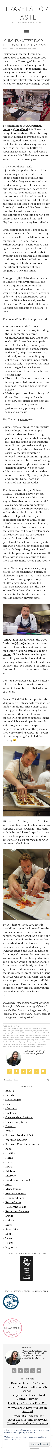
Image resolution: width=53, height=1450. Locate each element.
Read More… (38, 1358)
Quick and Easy (14, 1198)
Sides (8, 1224)
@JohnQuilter (23, 643)
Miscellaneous (14, 1189)
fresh (34, 1030)
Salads (9, 1216)
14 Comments (32, 48)
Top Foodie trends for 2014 (27, 1044)
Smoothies (11, 1229)
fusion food (40, 1030)
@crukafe (10, 170)
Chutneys (11, 1108)
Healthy (14, 1033)
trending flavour (18, 1046)
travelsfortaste (7, 1046)
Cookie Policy (14, 1439)
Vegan (9, 1242)
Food (17, 1026)
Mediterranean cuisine (27, 1037)
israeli (5, 1035)
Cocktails (10, 1113)
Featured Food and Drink (20, 1135)
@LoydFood (20, 129)
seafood (10, 1220)
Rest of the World (15, 1207)
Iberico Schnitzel (43, 1033)
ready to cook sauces (37, 1040)
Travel (9, 1238)
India (8, 1162)
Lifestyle (10, 1175)
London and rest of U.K (19, 1180)
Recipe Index (13, 1202)
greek (9, 1033)
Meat (8, 1184)
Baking (9, 1090)
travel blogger (41, 1044)
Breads (9, 1095)
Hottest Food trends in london (27, 1033)
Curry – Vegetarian (16, 1122)
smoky (33, 1042)
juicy (17, 1035)
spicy (37, 1042)
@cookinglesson (35, 68)
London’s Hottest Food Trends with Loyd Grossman (26, 42)
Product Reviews (15, 1193)
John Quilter (10, 639)
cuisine (5, 1030)
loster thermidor (39, 1035)
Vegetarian (11, 1247)
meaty (17, 1037)
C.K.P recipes (13, 1099)
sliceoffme (6, 1042)
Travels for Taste (26, 12)
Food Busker (28, 1030)
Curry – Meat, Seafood (19, 1117)
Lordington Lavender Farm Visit (27, 1403)
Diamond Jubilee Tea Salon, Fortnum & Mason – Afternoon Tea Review (27, 1387)
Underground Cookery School (33, 1046)
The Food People (13, 1044)
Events (13, 1026)
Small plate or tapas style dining (20, 1042)
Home (9, 1157)
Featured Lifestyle (16, 1140)
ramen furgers (25, 1040)
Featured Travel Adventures (22, 1144)
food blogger (19, 1030)
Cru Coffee (9, 166)
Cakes (8, 1104)
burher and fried (29, 1028)
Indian (9, 1166)
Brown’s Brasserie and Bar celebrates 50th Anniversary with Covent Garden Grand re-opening (27, 1420)
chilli (36, 1028)
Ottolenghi (38, 1037)
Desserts (10, 1126)
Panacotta (11, 1040)
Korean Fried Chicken (27, 1035)
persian (17, 1040)
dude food (11, 1030)
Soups (9, 1233)
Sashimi (47, 1040)
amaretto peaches (17, 1028)
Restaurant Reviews (17, 1211)
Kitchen (10, 1171)
